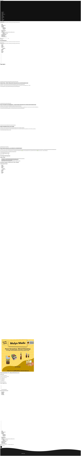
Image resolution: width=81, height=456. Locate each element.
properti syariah (43, 149)
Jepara (2, 10)
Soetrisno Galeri (3, 35)
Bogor (2, 5)
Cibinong (2, 2)
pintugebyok (39, 149)
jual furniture (10, 84)
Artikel (2, 24)
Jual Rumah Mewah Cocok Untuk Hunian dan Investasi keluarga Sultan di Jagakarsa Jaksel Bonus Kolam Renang (13, 158)
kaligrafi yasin (15, 84)
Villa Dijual (3, 393)
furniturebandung (12, 149)
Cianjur (2, 167)
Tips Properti (3, 432)
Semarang (3, 49)
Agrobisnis (3, 26)
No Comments (6, 84)
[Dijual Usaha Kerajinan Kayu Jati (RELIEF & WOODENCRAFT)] (14, 145)
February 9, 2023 (3, 84)
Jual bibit (2, 31)
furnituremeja (21, 149)
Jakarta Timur (3, 4)
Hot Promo (7, 81)
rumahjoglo (46, 149)
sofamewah (51, 149)
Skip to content (1, 0)
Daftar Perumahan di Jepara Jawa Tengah (7, 126)
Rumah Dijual (3, 392)
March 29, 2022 (3, 149)
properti (41, 149)
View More (10, 86)
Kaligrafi (10, 81)
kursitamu (27, 149)
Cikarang (2, 7)
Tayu (2, 171)
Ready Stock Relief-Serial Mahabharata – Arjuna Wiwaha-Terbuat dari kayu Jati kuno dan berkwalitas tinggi (18, 104)
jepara (8, 84)
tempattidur (53, 149)
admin (0, 84)
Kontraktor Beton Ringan (5, 33)
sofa (49, 149)
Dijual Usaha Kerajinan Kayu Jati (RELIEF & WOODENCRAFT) (11, 148)
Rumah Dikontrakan (4, 25)
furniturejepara (18, 149)
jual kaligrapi (13, 84)
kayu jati (18, 84)
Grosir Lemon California (4, 34)
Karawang (3, 9)
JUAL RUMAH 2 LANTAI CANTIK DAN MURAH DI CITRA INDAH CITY (10, 159)
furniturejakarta (15, 149)
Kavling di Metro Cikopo (4, 36)
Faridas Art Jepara (3, 81)
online (37, 149)
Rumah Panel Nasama (4, 30)
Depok (2, 3)
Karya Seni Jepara (13, 81)
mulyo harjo (20, 84)
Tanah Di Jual (4, 28)
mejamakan (33, 149)
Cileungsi (4, 168)
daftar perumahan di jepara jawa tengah (17, 127)
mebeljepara (31, 149)
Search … (1, 38)
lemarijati (29, 149)
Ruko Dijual (4, 27)
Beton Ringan (3, 32)
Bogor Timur (4, 6)
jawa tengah (22, 127)
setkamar (48, 149)
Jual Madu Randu (3, 437)
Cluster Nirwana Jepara (10, 127)
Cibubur (2, 45)
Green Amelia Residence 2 (4, 389)
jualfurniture (25, 149)
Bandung (2, 172)
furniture (10, 149)
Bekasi (2, 8)
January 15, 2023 (3, 127)
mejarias (35, 149)
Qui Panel (4, 440)
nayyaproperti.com (3, 40)
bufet (8, 149)
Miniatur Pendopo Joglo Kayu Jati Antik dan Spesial (7, 160)
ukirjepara (55, 149)
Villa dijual (4, 29)
